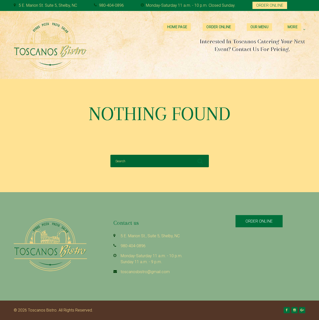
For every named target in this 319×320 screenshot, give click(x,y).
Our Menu (259, 27)
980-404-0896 (111, 5)
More (293, 27)
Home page (177, 27)
